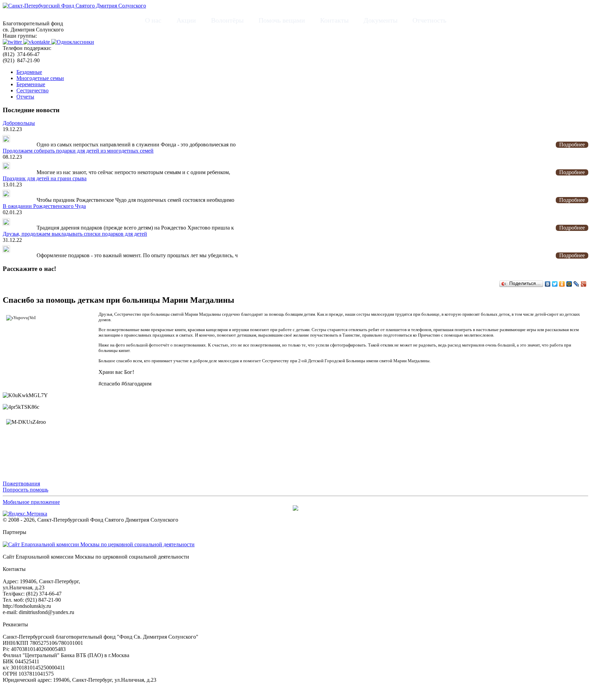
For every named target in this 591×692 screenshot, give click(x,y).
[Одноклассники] (562, 283)
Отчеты (25, 97)
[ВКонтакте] (547, 283)
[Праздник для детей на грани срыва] (6, 195)
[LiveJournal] (576, 283)
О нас (153, 20)
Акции (186, 20)
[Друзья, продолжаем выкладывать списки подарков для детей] (6, 250)
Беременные (30, 84)
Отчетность (429, 20)
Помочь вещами (282, 20)
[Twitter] (555, 283)
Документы (380, 20)
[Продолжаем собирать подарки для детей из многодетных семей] (6, 167)
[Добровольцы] (6, 140)
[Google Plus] (583, 283)
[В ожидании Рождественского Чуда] (6, 223)
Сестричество (32, 90)
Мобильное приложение (31, 502)
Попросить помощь (25, 490)
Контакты (334, 20)
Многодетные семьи (40, 78)
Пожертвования (21, 483)
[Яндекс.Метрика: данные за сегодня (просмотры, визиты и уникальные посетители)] (25, 514)
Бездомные (29, 72)
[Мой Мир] (569, 283)
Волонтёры (227, 20)
